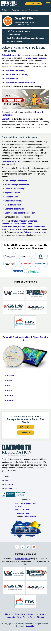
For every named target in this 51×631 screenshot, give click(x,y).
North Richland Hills (36, 226)
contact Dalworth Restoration (30, 232)
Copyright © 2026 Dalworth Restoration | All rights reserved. (26, 624)
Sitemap (40, 617)
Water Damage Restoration (17, 185)
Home (5, 10)
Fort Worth (16, 229)
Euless (23, 224)
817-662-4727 (30, 516)
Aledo (9, 380)
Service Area (21, 614)
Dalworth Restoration (11, 55)
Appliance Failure (12, 193)
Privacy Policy (29, 617)
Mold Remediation (13, 205)
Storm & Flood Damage (15, 189)
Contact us (7, 119)
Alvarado (11, 400)
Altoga (10, 395)
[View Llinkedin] (28, 547)
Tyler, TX (9, 480)
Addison (10, 375)
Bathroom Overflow (13, 201)
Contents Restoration (14, 209)
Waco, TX (9, 484)
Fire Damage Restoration (16, 181)
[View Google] (22, 547)
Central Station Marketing (16, 74)
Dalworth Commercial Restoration (20, 82)
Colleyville (14, 224)
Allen (9, 390)
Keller (4, 226)
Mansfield (22, 226)
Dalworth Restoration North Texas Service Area (25, 338)
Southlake (6, 229)
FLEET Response (22, 558)
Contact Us (25, 433)
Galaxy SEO (30, 626)
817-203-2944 (34, 4)
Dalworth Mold (11, 78)
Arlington (23, 221)
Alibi (9, 385)
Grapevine (32, 221)
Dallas (15, 221)
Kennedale (12, 226)
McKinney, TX (11, 488)
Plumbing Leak (11, 197)
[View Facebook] (17, 547)
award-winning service (36, 58)
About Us (15, 10)
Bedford (5, 224)
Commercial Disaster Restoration (20, 213)
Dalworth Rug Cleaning (15, 70)
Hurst (29, 224)
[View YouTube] (34, 547)
